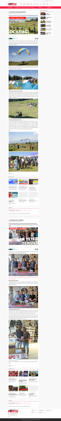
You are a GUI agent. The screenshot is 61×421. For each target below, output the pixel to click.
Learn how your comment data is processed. (25, 210)
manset (13, 173)
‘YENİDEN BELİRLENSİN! (48, 14)
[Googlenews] (52, 0)
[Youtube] (47, 0)
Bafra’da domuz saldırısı (22, 200)
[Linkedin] (46, 0)
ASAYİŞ (20, 185)
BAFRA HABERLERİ (11, 377)
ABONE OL (16, 38)
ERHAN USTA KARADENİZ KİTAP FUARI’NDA (33, 379)
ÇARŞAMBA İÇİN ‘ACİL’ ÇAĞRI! (49, 18)
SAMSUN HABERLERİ (13, 185)
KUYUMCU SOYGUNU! (49, 29)
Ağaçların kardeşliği (22, 393)
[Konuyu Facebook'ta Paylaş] (9, 38)
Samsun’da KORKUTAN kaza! (23, 187)
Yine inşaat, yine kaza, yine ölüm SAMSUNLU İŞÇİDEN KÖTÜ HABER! (23, 381)
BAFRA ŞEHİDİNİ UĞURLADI (13, 379)
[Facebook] (42, 0)
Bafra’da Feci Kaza (32, 200)
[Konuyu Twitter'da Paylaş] (11, 38)
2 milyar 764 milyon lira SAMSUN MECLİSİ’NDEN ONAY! (13, 394)
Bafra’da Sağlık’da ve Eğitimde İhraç (32, 394)
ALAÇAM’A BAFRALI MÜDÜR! (48, 33)
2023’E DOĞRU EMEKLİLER (12, 187)
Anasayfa (11, 13)
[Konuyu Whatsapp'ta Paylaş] (12, 38)
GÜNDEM (13, 13)
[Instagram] (44, 0)
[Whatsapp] (50, 0)
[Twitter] (43, 0)
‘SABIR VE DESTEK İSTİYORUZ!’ (11, 201)
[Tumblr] (51, 0)
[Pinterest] (48, 0)
